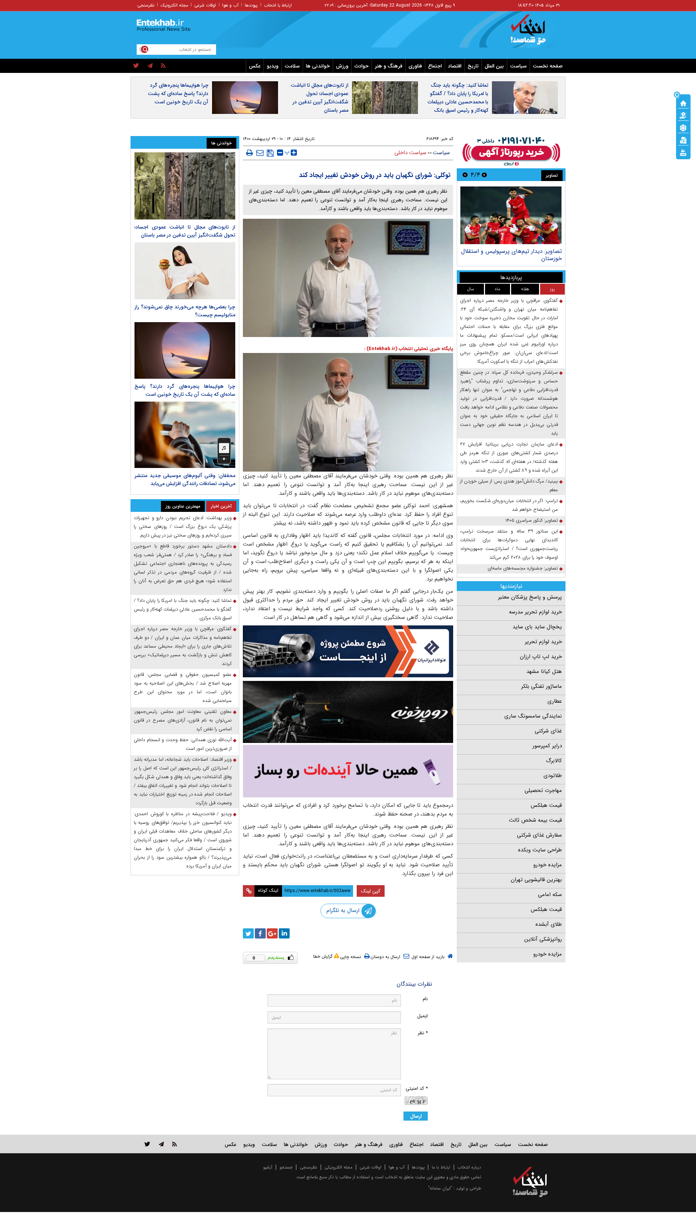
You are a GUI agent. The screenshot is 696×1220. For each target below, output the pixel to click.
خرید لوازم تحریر (543, 641)
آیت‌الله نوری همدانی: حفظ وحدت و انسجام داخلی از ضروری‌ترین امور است (183, 744)
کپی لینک (370, 891)
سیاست (518, 66)
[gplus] (272, 933)
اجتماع (435, 66)
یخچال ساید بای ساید (537, 627)
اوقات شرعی (205, 5)
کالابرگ (554, 760)
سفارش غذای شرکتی (539, 835)
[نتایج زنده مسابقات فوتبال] (683, 152)
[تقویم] (683, 139)
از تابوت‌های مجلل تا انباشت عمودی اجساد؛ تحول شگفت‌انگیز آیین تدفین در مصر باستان (319, 97)
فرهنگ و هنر (388, 66)
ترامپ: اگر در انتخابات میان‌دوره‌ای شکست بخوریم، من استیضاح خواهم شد (509, 505)
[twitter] (136, 66)
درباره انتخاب (469, 1167)
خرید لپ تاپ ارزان (541, 656)
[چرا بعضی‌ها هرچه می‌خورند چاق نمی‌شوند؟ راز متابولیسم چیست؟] (184, 270)
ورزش (342, 66)
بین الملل (494, 66)
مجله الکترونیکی (338, 1167)
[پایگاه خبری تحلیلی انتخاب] (534, 33)
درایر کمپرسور (547, 746)
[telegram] (150, 66)
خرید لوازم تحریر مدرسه (535, 612)
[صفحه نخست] (683, 102)
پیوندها (251, 5)
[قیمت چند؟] (683, 115)
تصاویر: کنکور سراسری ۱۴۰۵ (531, 520)
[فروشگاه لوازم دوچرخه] (348, 712)
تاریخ (473, 66)
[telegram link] (161, 1144)
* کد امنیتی (417, 1088)
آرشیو (267, 1167)
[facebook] (260, 933)
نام (425, 999)
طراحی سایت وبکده (540, 850)
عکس (255, 66)
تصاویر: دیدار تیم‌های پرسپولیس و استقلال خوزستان (511, 255)
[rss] (163, 66)
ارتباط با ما (441, 1167)
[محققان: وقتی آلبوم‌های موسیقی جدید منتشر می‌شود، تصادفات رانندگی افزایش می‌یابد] (184, 435)
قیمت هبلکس (546, 805)
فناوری (415, 66)
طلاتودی (552, 775)
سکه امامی (550, 894)
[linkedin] (284, 933)
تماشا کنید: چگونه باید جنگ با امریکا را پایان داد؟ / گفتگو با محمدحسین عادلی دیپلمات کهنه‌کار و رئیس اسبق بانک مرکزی (458, 102)
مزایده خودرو (547, 864)
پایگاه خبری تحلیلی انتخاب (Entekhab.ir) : (408, 349)
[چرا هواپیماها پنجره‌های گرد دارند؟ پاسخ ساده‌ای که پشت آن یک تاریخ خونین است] (184, 350)
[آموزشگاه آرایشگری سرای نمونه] (348, 771)
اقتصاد (454, 66)
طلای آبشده (548, 924)
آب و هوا (230, 5)
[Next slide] (465, 174)
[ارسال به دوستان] (260, 153)
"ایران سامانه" (440, 1188)
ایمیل (422, 1016)
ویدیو (272, 66)
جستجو (286, 1167)
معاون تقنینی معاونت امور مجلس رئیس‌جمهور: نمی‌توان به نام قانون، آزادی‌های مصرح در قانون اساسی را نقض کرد (183, 720)
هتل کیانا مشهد (544, 671)
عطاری (554, 701)
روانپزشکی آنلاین (543, 939)
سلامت (292, 66)
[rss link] (174, 1144)
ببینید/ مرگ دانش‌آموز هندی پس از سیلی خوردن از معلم (509, 485)
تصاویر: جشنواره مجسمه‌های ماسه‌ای (523, 568)
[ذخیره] (270, 153)
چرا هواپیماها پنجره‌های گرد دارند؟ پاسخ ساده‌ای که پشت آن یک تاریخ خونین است (178, 93)
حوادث (362, 66)
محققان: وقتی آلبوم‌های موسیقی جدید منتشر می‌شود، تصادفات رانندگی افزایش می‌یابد (184, 480)
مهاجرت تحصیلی (543, 790)
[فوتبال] (683, 127)
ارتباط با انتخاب (278, 5)
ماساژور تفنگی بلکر (541, 686)
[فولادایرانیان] (348, 651)
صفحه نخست (548, 66)
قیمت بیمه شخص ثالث (535, 820)
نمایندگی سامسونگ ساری (533, 716)
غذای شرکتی (548, 731)
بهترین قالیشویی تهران (536, 879)
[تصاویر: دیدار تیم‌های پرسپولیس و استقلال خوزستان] (511, 215)
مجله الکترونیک (174, 5)
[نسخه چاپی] (249, 153)
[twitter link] (147, 1144)
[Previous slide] (484, 174)
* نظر (423, 1033)
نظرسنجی (145, 5)
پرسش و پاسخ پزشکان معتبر (530, 597)
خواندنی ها (318, 66)
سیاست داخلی (410, 152)
